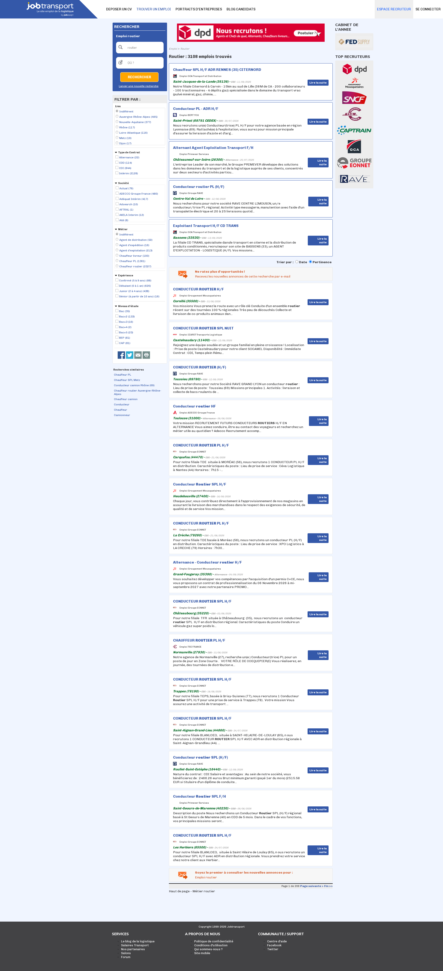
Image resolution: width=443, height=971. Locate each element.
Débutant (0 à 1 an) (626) (135, 285)
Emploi (173, 48)
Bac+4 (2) (125, 327)
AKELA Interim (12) (131, 215)
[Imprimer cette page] (146, 355)
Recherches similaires (128, 369)
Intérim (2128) (128, 173)
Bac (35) (124, 311)
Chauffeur (120, 409)
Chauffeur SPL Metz (127, 380)
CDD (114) (125, 162)
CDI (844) (125, 168)
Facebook (274, 945)
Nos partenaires (133, 949)
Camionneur (122, 415)
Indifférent (126, 111)
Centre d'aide (277, 941)
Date (303, 262)
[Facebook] (121, 355)
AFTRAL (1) (126, 209)
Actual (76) (126, 188)
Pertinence (322, 262)
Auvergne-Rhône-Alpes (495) (138, 116)
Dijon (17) (125, 143)
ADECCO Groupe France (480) (138, 193)
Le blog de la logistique (138, 941)
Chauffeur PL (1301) (132, 261)
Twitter (272, 949)
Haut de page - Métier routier (192, 891)
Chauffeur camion (126, 399)
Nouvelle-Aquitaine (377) (135, 122)
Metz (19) (125, 138)
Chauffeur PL (122, 374)
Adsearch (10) (128, 204)
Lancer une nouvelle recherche (139, 86)
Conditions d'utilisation (210, 945)
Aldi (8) (123, 220)
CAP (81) (124, 343)
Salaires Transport (135, 945)
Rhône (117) (127, 127)
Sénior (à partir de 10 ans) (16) (139, 296)
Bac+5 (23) (126, 332)
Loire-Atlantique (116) (133, 132)
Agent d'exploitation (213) (136, 250)
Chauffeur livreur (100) (134, 255)
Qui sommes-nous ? (208, 949)
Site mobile (202, 953)
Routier (184, 48)
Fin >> (328, 886)
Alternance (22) (129, 157)
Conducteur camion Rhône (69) (134, 385)
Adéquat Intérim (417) (133, 199)
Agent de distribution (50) (136, 239)
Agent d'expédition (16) (134, 245)
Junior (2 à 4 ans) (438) (134, 291)
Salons (126, 953)
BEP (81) (124, 337)
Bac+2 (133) (127, 316)
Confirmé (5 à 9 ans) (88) (135, 280)
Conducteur (121, 404)
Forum (125, 957)
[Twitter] (129, 355)
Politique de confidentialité (213, 941)
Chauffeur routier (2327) (135, 266)
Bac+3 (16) (126, 321)
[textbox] (140, 47)
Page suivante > (311, 886)
